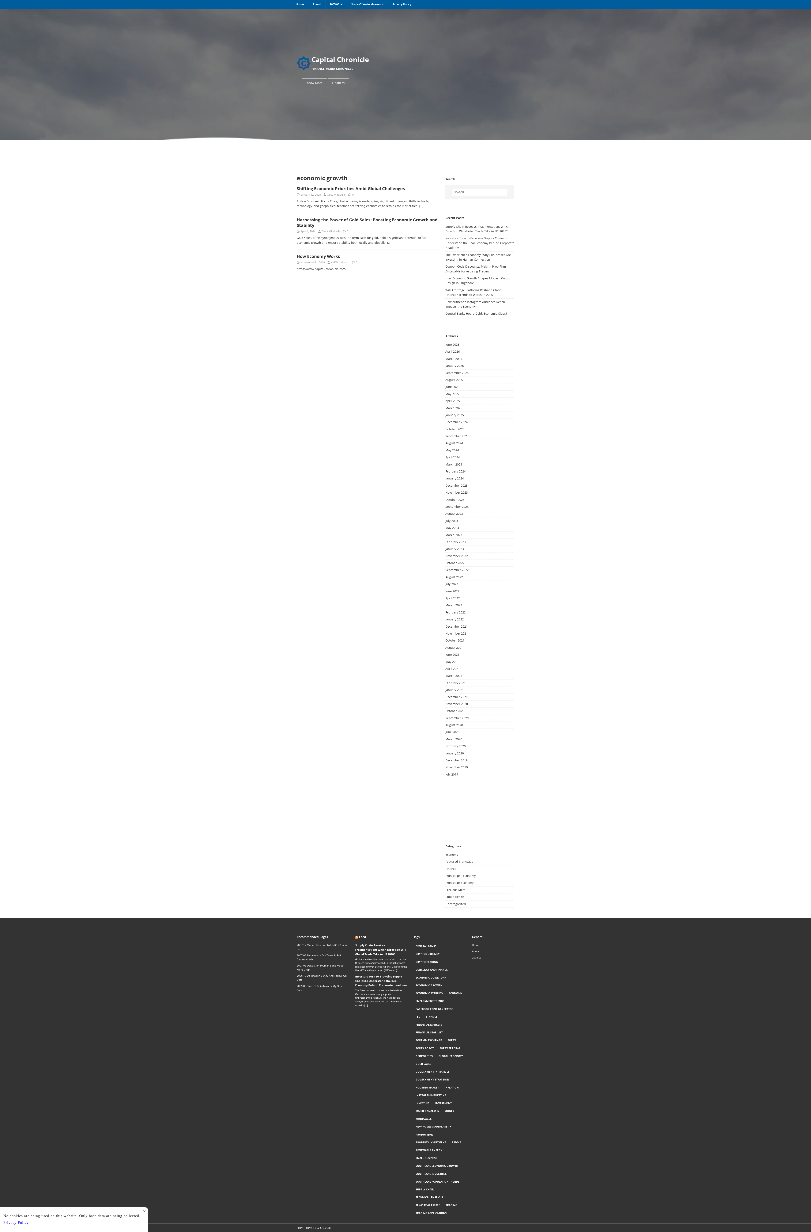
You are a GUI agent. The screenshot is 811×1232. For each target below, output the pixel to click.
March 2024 (453, 464)
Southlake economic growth (437, 1166)
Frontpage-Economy (459, 883)
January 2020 (454, 753)
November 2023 (456, 492)
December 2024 (456, 422)
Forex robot (425, 1048)
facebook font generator (434, 1009)
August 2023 (454, 514)
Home (300, 4)
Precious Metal (455, 890)
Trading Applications (431, 1213)
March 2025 (453, 408)
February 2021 (455, 683)
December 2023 (456, 485)
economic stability (429, 993)
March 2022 (453, 605)
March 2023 (453, 535)
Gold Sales (423, 1064)
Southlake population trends (437, 1181)
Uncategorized (455, 904)
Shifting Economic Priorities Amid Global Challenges (351, 188)
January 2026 (454, 366)
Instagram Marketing (431, 1095)
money (449, 1111)
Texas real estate (428, 1205)
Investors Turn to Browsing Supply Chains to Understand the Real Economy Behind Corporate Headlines (479, 243)
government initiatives (432, 1072)
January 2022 (454, 619)
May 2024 (452, 450)
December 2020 (456, 697)
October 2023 (454, 500)
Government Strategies (433, 1079)
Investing (423, 1103)
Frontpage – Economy (460, 876)
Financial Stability (429, 1032)
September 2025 (457, 373)
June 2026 (452, 345)
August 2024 (454, 443)
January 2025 (454, 415)
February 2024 (455, 471)
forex (452, 1040)
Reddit (456, 1142)
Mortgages (424, 1119)
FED (418, 1017)
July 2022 (451, 584)
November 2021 (456, 633)
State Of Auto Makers (366, 4)
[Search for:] (480, 192)
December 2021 (456, 626)
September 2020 (457, 718)
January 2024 (454, 478)
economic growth (429, 985)
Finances (338, 83)
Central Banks (426, 946)
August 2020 (454, 725)
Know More (314, 83)
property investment (431, 1142)
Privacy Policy (402, 4)
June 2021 (452, 655)
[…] (421, 206)
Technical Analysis (429, 1197)
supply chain (425, 1189)
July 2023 (451, 521)
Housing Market (427, 1087)
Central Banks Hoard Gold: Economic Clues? (476, 313)
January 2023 (454, 549)
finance (432, 1017)
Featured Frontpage (459, 862)
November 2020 (456, 704)
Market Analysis (427, 1111)
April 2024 (452, 457)
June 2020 (452, 732)
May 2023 (452, 528)
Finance (450, 869)
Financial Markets (429, 1024)
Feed (362, 937)
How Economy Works (318, 256)
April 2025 (452, 401)
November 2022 (456, 556)
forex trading (450, 1048)
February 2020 (455, 746)
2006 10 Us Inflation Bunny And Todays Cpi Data (322, 978)
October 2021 (454, 640)
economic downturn (431, 977)
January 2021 (454, 690)
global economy (450, 1056)
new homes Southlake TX (433, 1126)
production (424, 1134)
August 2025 (454, 380)
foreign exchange (429, 1040)
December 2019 (456, 760)
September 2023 (457, 507)
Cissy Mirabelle (336, 194)
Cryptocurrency (428, 954)
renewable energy (429, 1150)
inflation (452, 1087)
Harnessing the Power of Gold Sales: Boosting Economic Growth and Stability (367, 222)
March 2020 (453, 739)
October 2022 (454, 563)
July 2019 (451, 774)
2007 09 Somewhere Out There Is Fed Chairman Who (319, 957)
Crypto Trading (427, 962)
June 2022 (452, 591)
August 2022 (454, 577)
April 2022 (452, 598)
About (317, 4)
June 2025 (452, 387)
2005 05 (334, 4)
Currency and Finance (432, 970)
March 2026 (453, 359)
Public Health (454, 897)
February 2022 (455, 612)
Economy (451, 855)
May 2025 (452, 394)
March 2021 (453, 676)
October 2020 (454, 711)
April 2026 (452, 351)
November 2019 (456, 767)
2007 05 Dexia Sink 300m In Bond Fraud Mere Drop (320, 967)
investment (443, 1103)
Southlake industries (431, 1174)
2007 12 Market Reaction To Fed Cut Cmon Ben (322, 947)
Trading (451, 1205)
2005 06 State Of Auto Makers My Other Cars (320, 988)
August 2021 (454, 648)
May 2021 (452, 662)
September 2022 (457, 570)
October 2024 (454, 429)
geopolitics (424, 1056)
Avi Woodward (340, 262)
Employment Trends (430, 1001)
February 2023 (455, 542)
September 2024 (457, 436)
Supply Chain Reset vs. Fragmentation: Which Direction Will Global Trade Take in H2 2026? (380, 949)
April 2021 (452, 669)
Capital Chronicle (321, 1228)
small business (426, 1158)
